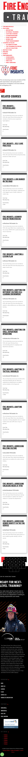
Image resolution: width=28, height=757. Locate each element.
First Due (9, 61)
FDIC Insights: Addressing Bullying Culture (13, 447)
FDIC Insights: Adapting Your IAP (12, 408)
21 (10, 567)
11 (11, 561)
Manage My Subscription (7, 697)
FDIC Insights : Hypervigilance (9, 107)
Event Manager (11, 37)
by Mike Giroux (6, 223)
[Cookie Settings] (2, 754)
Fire (15, 112)
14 (23, 561)
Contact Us (3, 694)
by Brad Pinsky (6, 530)
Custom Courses (12, 34)
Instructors (7, 50)
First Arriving (11, 62)
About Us (3, 686)
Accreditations (11, 44)
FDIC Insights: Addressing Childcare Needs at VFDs (13, 484)
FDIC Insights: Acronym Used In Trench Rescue (12, 217)
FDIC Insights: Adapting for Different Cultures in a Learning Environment (14, 292)
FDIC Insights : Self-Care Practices (13, 144)
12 (15, 561)
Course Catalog (8, 43)
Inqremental (10, 59)
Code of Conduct (15, 750)
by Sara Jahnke (6, 452)
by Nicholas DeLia (6, 338)
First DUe (3, 713)
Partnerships (7, 55)
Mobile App (9, 39)
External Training (12, 32)
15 (4, 564)
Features (6, 28)
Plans (2, 691)
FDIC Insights (11, 112)
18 (16, 564)
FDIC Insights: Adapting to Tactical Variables (13, 370)
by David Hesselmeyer (7, 490)
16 (8, 564)
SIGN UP (1, 90)
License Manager (11, 35)
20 (23, 564)
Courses (3, 689)
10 (8, 561)
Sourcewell (10, 57)
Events (5, 53)
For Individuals (8, 26)
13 (19, 561)
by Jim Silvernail (6, 376)
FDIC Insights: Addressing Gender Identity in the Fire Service (14, 523)
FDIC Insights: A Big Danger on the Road (14, 180)
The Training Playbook (14, 46)
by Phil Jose (5, 260)
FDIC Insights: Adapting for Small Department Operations (14, 331)
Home (2, 683)
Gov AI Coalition (11, 48)
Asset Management (12, 41)
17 (12, 564)
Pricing (5, 52)
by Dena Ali (5, 112)
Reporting (9, 30)
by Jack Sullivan (6, 185)
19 (19, 564)
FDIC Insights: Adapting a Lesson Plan (13, 255)
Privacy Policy (6, 750)
